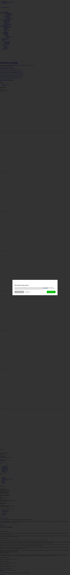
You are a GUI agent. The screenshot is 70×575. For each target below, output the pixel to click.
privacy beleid (45, 288)
